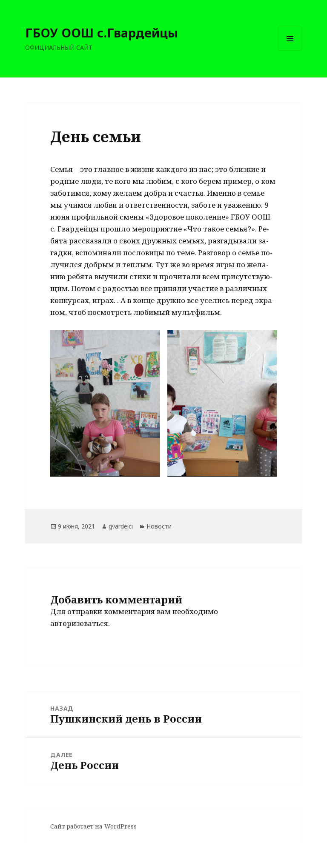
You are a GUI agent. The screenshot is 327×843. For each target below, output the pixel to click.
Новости (159, 526)
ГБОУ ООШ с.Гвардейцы (101, 32)
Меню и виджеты (290, 50)
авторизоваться (79, 623)
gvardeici (121, 526)
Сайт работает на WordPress (93, 826)
